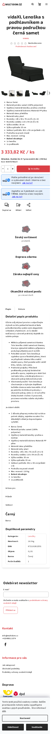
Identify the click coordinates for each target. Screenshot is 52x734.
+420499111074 (9, 638)
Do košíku (35, 168)
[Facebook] (5, 644)
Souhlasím (37, 727)
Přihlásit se (10, 610)
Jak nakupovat (8, 665)
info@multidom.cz (10, 635)
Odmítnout (13, 727)
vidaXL (26, 38)
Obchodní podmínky (11, 668)
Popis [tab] (8, 309)
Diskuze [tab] (21, 309)
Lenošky (31, 536)
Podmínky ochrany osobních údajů (17, 672)
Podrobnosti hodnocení (26, 46)
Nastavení (25, 718)
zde (4, 711)
